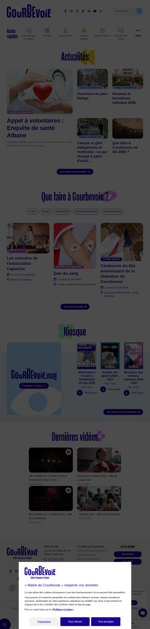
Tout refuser (75, 621)
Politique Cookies (63, 609)
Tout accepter (106, 621)
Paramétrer (44, 621)
